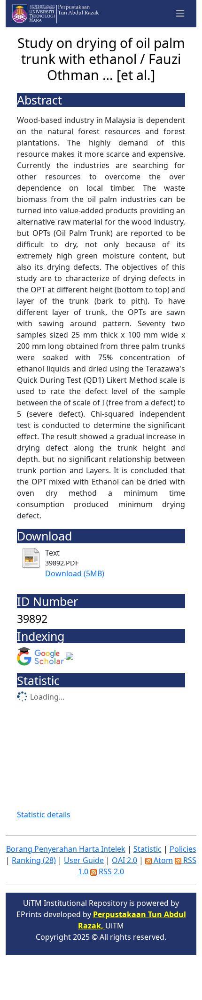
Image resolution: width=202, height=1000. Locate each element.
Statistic (147, 849)
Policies (183, 849)
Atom (162, 860)
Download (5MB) (74, 573)
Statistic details (43, 814)
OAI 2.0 (124, 860)
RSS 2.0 (110, 871)
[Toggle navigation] (180, 14)
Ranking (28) (34, 860)
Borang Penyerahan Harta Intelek (65, 849)
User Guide (84, 860)
